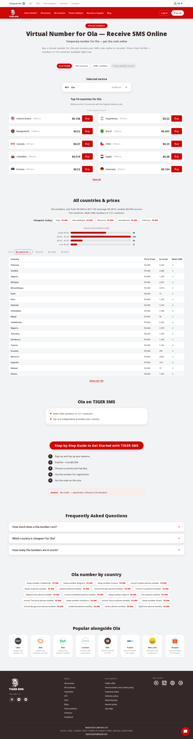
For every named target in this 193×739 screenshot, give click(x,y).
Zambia (14, 270)
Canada (20, 143)
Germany (111, 169)
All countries (59, 13)
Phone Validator (76, 13)
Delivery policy (111, 696)
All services (46, 13)
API (30, 3)
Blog (109, 13)
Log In (164, 13)
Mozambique (17, 288)
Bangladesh (22, 131)
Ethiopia (15, 282)
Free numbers (49, 3)
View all (96, 179)
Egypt (109, 156)
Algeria (14, 276)
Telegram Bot (15, 3)
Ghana (14, 373)
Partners (64, 3)
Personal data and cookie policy (119, 687)
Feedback (68, 717)
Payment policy (112, 691)
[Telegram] (19, 699)
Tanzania (15, 333)
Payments (68, 691)
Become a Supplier (95, 13)
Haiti (13, 293)
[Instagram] (12, 699)
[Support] (185, 731)
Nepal (13, 316)
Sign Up (177, 13)
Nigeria (14, 328)
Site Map (109, 708)
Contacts (75, 3)
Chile (108, 143)
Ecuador (15, 351)
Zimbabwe (16, 310)
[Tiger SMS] (13, 13)
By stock (65, 252)
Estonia (20, 169)
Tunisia (14, 345)
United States (23, 118)
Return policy (111, 704)
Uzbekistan (16, 322)
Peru (13, 299)
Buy (87, 118)
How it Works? (30, 13)
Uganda (15, 362)
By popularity (22, 252)
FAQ (38, 3)
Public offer (110, 683)
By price (39, 252)
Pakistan (15, 265)
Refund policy (111, 700)
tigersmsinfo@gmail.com (96, 734)
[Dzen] (26, 699)
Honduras (15, 339)
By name (52, 252)
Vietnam (15, 305)
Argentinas (112, 118)
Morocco (15, 356)
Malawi (14, 368)
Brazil (109, 131)
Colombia (21, 156)
